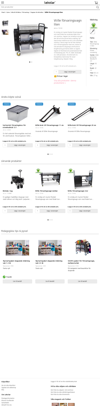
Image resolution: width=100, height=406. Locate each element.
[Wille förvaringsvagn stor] (82, 179)
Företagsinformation (7, 398)
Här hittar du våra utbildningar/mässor (63, 392)
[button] (29, 62)
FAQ (2, 390)
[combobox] (50, 7)
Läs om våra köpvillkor (8, 385)
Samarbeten (5, 403)
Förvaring (25, 12)
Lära (8, 12)
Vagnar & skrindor (36, 12)
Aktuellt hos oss (6, 405)
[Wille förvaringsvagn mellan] (50, 179)
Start (3, 12)
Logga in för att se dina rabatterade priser (64, 381)
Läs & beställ (17, 281)
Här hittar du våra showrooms (60, 394)
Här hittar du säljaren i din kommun (62, 390)
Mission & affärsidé (7, 400)
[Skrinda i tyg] (17, 179)
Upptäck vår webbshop (8, 387)
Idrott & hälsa (16, 12)
